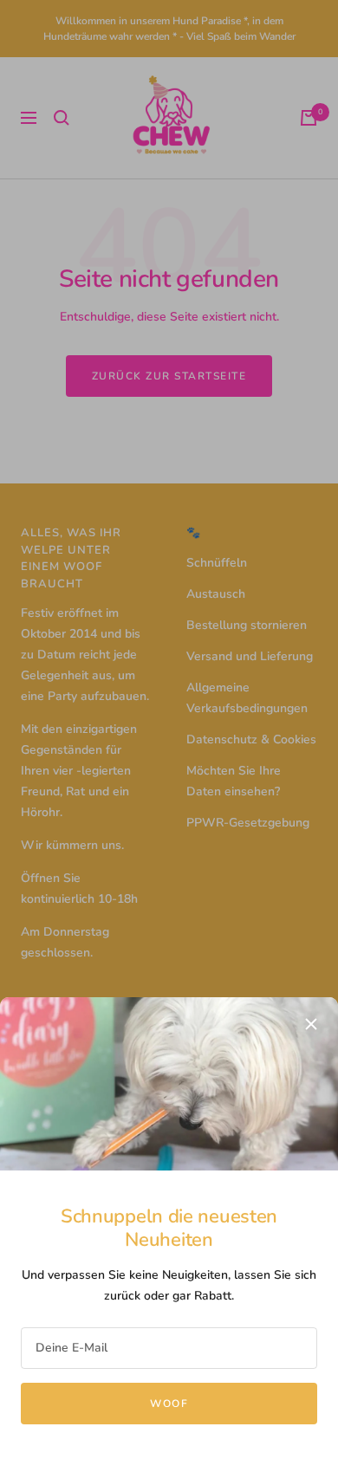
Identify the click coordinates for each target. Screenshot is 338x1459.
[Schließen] (311, 1024)
